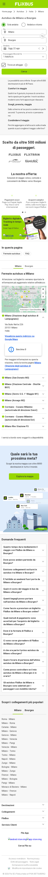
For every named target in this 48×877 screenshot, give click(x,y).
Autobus (20, 11)
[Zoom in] (43, 289)
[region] (24, 299)
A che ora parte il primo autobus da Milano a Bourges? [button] (21, 652)
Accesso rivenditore (17, 859)
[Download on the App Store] (34, 839)
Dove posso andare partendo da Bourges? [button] (19, 561)
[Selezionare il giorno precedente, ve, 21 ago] (39, 48)
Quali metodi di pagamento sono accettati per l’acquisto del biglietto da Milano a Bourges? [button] (21, 621)
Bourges (29, 266)
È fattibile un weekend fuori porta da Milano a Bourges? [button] (21, 581)
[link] (24, 488)
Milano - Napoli (8, 795)
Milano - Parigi (8, 743)
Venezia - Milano (9, 747)
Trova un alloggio (15, 65)
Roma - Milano (8, 719)
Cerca (24, 71)
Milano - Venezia (9, 739)
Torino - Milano (8, 755)
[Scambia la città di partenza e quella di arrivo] (42, 36)
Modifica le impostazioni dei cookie (27, 868)
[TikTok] (26, 852)
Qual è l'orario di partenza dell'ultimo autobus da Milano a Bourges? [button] (21, 661)
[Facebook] (22, 852)
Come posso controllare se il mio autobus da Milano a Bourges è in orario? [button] (20, 672)
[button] (24, 32)
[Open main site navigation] (4, 4)
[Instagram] (23, 852)
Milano (41, 11)
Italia (31, 11)
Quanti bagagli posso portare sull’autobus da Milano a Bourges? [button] (20, 600)
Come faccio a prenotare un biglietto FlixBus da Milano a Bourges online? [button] (22, 610)
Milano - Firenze (9, 791)
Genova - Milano (9, 735)
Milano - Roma (8, 723)
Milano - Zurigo (8, 771)
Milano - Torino (8, 751)
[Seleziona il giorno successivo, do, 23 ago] (43, 48)
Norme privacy (33, 859)
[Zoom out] (43, 293)
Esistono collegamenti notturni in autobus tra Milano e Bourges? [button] (20, 571)
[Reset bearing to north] (43, 297)
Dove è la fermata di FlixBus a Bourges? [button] (18, 632)
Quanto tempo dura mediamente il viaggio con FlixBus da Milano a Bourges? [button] (20, 550)
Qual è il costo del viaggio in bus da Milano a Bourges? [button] (20, 590)
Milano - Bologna (9, 779)
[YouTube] (24, 852)
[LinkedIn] (25, 852)
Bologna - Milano (9, 767)
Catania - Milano (9, 727)
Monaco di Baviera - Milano (14, 787)
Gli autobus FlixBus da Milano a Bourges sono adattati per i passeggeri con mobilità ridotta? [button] (19, 685)
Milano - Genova (9, 731)
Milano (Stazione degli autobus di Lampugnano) (23, 365)
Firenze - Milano (9, 775)
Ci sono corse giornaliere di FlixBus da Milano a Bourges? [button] (21, 642)
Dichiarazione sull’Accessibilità (25, 865)
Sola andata (12, 24)
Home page (7, 11)
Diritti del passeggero (19, 862)
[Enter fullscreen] (43, 302)
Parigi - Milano (8, 783)
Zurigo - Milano (8, 763)
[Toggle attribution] (43, 309)
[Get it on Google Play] (17, 839)
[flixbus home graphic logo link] (24, 4)
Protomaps (24, 309)
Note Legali (34, 862)
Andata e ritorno (34, 24)
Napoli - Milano (8, 759)
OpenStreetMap (35, 309)
